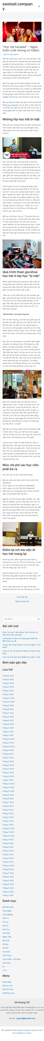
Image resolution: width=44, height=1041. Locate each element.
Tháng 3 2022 (8, 854)
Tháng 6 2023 (8, 806)
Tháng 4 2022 (8, 851)
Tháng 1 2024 (8, 780)
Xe (4, 967)
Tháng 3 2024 (8, 773)
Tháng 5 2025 (8, 720)
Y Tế (4, 970)
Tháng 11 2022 (8, 832)
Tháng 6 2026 (8, 676)
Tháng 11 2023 (8, 787)
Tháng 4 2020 (8, 884)
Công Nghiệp (8, 914)
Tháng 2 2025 (8, 732)
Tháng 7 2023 (8, 802)
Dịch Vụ (6, 918)
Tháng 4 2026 (8, 683)
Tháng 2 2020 (8, 892)
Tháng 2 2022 (8, 858)
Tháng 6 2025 (8, 717)
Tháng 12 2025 (8, 698)
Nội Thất (6, 941)
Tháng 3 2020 (8, 888)
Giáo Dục (6, 929)
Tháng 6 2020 (8, 877)
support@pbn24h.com (25, 1018)
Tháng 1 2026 (8, 694)
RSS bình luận (8, 989)
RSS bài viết (7, 986)
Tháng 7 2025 (8, 713)
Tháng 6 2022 (8, 843)
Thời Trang (7, 955)
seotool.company (17, 6)
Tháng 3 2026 (8, 687)
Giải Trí (6, 54)
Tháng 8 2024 (8, 754)
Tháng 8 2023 (8, 799)
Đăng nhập (7, 982)
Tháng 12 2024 (8, 739)
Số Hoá (5, 948)
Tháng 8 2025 (8, 709)
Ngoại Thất (7, 937)
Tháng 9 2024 (8, 750)
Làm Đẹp (6, 933)
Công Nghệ (7, 911)
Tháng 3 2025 (8, 728)
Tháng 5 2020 (8, 880)
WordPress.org (8, 993)
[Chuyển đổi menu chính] (39, 6)
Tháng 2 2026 (8, 691)
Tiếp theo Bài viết (22, 601)
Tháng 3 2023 (8, 817)
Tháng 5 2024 (8, 765)
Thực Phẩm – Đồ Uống (11, 959)
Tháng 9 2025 (8, 705)
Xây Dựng (6, 963)
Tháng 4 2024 (8, 769)
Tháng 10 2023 (9, 791)
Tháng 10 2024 (9, 746)
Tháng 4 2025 (8, 724)
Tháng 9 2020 (8, 869)
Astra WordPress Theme (22, 1033)
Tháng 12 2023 (8, 784)
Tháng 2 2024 (8, 776)
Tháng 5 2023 (8, 810)
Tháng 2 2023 (8, 821)
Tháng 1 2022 (8, 862)
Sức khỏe (6, 952)
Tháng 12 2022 (8, 828)
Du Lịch (6, 922)
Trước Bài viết (22, 597)
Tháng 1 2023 (8, 825)
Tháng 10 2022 (8, 836)
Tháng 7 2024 (8, 758)
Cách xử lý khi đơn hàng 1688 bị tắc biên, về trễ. (22, 657)
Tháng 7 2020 (8, 873)
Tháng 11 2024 (8, 743)
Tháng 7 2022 (8, 840)
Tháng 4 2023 (8, 813)
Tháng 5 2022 (8, 847)
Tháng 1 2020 (8, 895)
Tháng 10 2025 (8, 702)
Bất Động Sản (8, 907)
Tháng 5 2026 (8, 679)
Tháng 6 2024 (8, 761)
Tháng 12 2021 (8, 866)
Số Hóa (5, 944)
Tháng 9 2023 (8, 795)
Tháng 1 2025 (8, 735)
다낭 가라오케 (12, 105)
